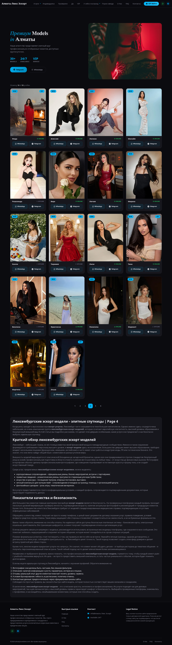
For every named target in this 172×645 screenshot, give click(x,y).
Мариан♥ (132, 327)
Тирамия (55, 264)
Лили (91, 264)
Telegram (20, 70)
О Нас (119, 4)
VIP (78, 4)
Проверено (63, 4)
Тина (130, 264)
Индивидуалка (49, 4)
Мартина (16, 389)
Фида (14, 139)
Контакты (137, 4)
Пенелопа (93, 327)
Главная (65, 614)
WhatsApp (38, 70)
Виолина (16, 327)
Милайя (131, 139)
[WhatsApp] (163, 4)
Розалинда (17, 201)
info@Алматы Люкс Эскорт (100, 613)
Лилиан (93, 139)
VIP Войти (152, 3)
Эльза (53, 389)
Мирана (131, 201)
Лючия (92, 201)
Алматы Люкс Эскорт (14, 3)
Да (72, 4)
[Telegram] (168, 4)
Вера (53, 201)
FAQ (127, 4)
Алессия (54, 139)
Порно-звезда (107, 4)
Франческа (56, 327)
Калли (15, 264)
